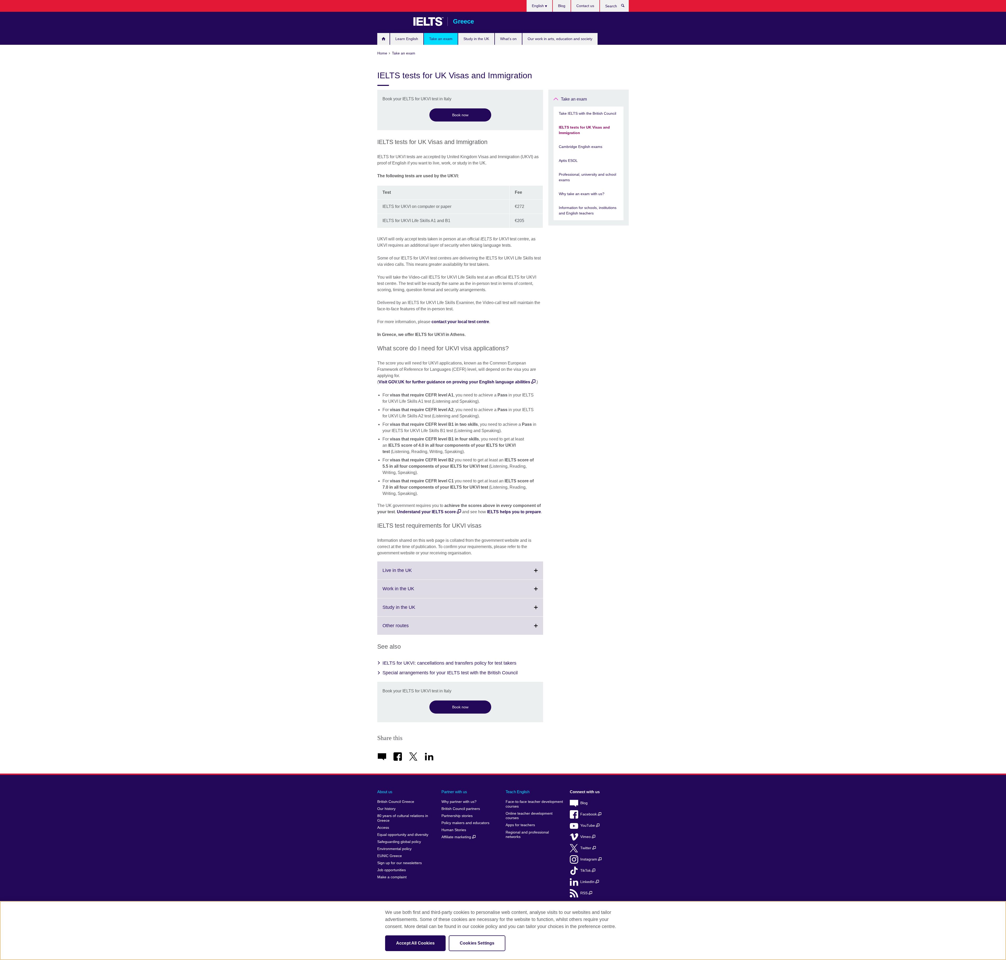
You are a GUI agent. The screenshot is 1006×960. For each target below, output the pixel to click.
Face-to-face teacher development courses (534, 804)
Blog (561, 6)
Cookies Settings (477, 943)
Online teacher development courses (529, 816)
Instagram (589, 859)
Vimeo (586, 837)
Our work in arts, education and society (560, 39)
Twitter (586, 848)
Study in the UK (476, 39)
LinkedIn (587, 882)
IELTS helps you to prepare (514, 512)
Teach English (517, 792)
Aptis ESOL (568, 160)
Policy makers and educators (465, 823)
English (538, 6)
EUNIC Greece (389, 856)
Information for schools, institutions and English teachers (587, 210)
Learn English (406, 39)
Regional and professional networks (527, 834)
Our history (386, 809)
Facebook (589, 814)
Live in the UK (408, 573)
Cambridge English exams (580, 147)
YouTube (588, 825)
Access (383, 828)
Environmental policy (394, 849)
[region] (503, 930)
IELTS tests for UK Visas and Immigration (584, 130)
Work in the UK (409, 592)
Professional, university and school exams (587, 177)
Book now (460, 115)
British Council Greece (392, 21)
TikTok (586, 871)
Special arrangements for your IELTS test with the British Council (450, 672)
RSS (584, 893)
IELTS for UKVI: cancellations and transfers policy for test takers (449, 663)
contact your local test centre (460, 321)
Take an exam (440, 39)
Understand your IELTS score (426, 512)
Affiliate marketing (456, 837)
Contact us (585, 6)
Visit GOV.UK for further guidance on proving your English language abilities (454, 382)
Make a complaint (392, 877)
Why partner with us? (459, 802)
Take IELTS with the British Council (587, 113)
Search (625, 6)
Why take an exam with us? (581, 194)
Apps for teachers (520, 825)
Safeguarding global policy (399, 842)
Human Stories (453, 830)
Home (383, 39)
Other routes (407, 629)
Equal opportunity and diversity (402, 835)
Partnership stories (457, 816)
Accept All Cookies (415, 943)
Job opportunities (391, 870)
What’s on (508, 39)
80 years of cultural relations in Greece (402, 818)
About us (384, 792)
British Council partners (460, 809)
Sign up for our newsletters (399, 863)
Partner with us (454, 792)
